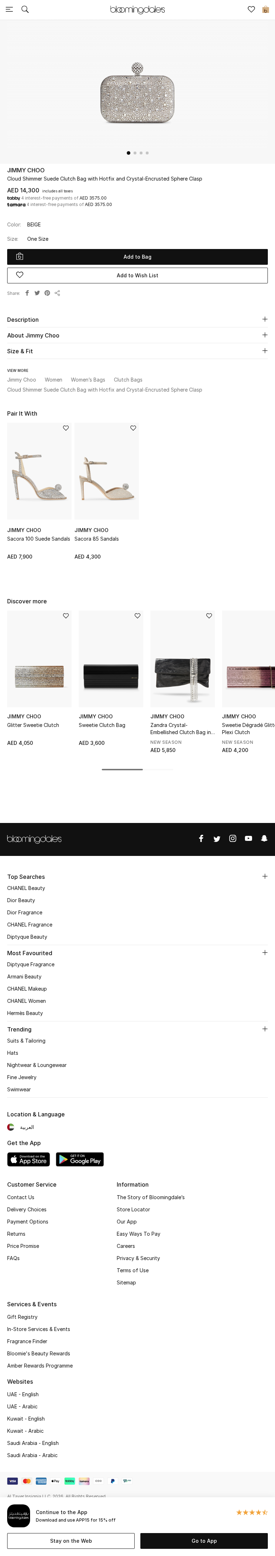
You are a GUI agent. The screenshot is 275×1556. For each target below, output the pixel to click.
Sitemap (126, 1282)
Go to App (204, 1541)
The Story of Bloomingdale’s (151, 1197)
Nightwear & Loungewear (37, 1065)
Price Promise (23, 1246)
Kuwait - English (26, 1419)
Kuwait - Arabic (25, 1431)
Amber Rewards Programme (40, 1366)
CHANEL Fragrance (29, 924)
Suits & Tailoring (26, 1041)
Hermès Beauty (25, 1013)
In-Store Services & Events (38, 1329)
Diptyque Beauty (27, 937)
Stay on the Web (71, 1541)
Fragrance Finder (27, 1341)
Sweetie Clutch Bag (102, 725)
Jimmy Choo (26, 170)
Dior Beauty (21, 900)
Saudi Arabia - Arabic (32, 1455)
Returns (16, 1234)
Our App (127, 1222)
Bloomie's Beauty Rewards (38, 1353)
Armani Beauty (24, 976)
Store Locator (133, 1209)
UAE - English (23, 1394)
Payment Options (27, 1222)
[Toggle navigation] (9, 10)
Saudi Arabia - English (33, 1443)
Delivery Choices (27, 1209)
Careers (126, 1246)
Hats (12, 1053)
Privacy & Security (138, 1258)
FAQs (13, 1258)
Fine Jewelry (22, 1077)
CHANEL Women (26, 1001)
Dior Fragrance (24, 912)
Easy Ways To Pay (138, 1234)
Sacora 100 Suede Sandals (38, 539)
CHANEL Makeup (27, 989)
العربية (27, 1127)
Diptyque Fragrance (30, 964)
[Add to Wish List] (66, 428)
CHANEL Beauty (26, 888)
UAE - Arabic (22, 1406)
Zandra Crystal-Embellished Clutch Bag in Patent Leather (180, 729)
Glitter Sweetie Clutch (33, 725)
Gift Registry (22, 1317)
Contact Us (20, 1197)
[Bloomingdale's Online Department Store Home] (137, 9)
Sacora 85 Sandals (96, 539)
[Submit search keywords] (25, 10)
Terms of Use (133, 1270)
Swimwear (19, 1089)
